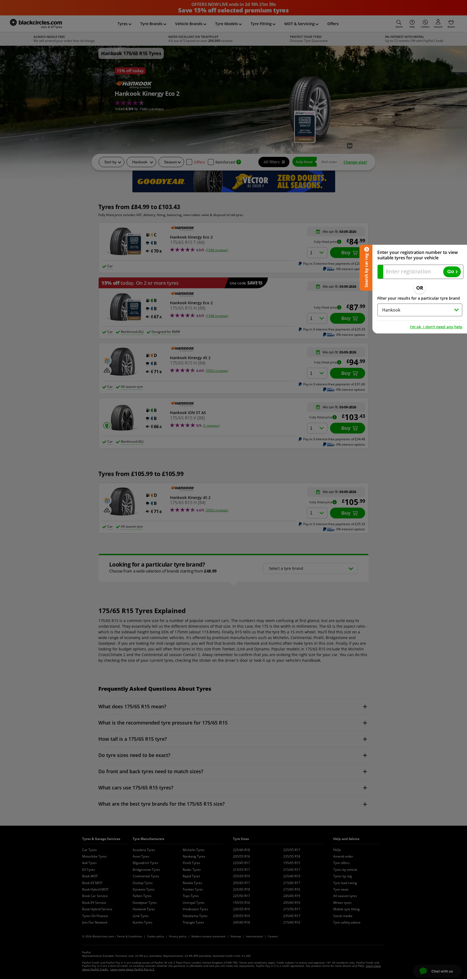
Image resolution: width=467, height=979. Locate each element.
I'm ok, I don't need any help (436, 326)
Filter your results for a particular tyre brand (418, 298)
